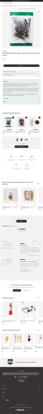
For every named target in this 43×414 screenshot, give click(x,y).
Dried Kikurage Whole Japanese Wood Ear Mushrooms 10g (8, 132)
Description (5, 81)
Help (3, 396)
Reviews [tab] (5, 226)
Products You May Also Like (11, 330)
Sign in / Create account (8, 75)
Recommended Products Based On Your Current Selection (17, 183)
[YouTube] (25, 376)
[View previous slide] (35, 46)
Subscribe (39, 373)
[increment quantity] (38, 62)
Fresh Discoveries (7, 298)
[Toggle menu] (1, 3)
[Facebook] (15, 377)
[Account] (37, 3)
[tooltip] (25, 270)
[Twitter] (17, 377)
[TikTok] (27, 377)
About (3, 392)
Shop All (38, 183)
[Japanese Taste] (7, 3)
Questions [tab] (13, 226)
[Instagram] (20, 377)
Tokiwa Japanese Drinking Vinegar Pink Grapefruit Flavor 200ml (9, 321)
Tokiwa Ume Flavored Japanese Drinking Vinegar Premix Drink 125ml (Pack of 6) (17, 348)
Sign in (21, 221)
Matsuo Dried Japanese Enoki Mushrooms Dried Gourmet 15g (9, 207)
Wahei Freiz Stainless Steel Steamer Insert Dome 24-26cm (27, 321)
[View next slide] (39, 46)
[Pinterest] (22, 377)
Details (4, 101)
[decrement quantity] (5, 62)
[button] (5, 55)
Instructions (5, 98)
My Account (4, 388)
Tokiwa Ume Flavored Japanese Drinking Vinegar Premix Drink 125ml (6, 348)
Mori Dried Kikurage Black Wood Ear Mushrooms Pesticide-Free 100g (34, 132)
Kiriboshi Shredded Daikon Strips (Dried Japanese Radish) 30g (27, 207)
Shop (3, 385)
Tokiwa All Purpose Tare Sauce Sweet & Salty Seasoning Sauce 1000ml (28, 348)
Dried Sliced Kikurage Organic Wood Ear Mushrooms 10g (20, 132)
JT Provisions (4, 50)
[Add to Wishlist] (39, 12)
